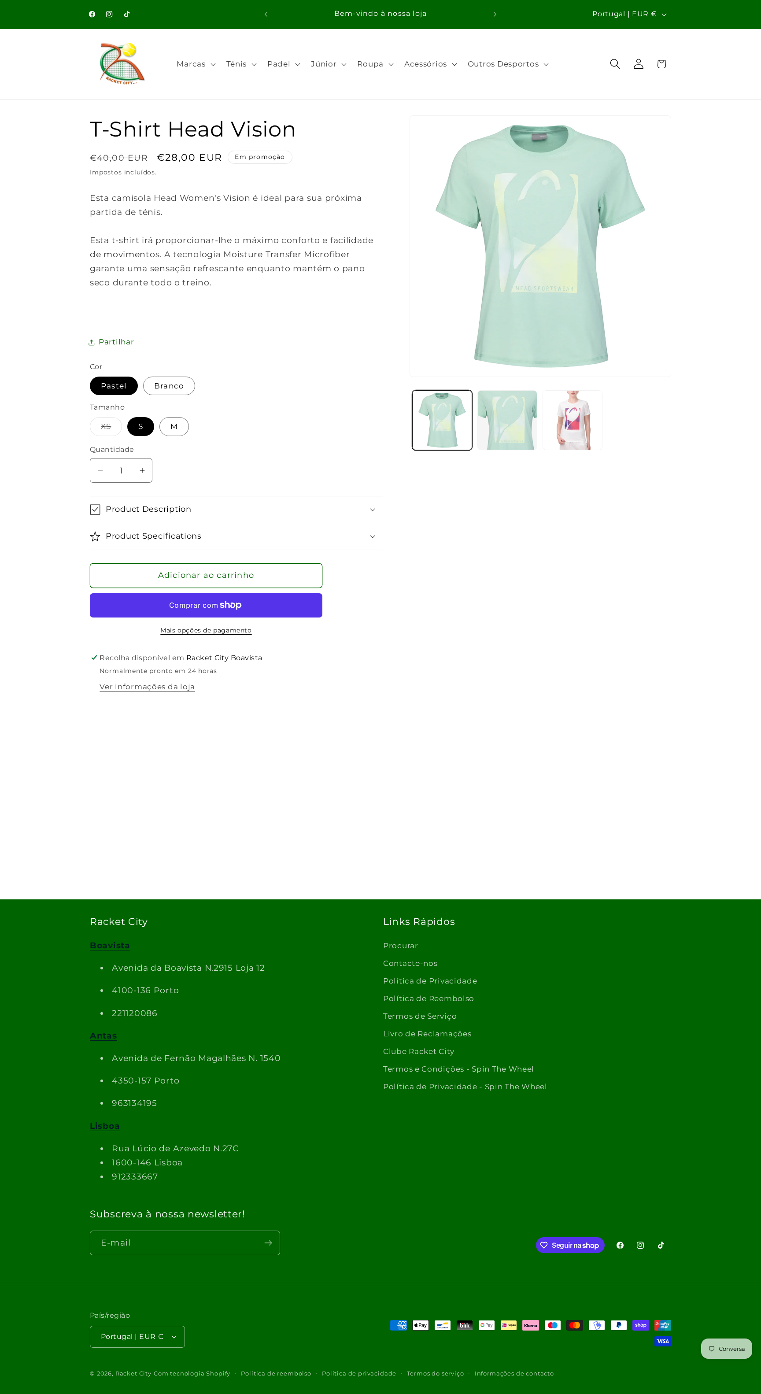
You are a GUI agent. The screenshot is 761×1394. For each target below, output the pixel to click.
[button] (195, 64)
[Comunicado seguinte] (495, 14)
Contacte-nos (410, 963)
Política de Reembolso (428, 998)
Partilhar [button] (116, 341)
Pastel (114, 385)
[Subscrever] (268, 1243)
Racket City (133, 1373)
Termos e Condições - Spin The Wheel (458, 1069)
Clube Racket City (418, 1051)
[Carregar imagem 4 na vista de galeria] (572, 420)
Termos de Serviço (420, 1016)
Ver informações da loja (147, 686)
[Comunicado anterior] (266, 14)
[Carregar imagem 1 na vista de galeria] (442, 420)
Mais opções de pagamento (205, 630)
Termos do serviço (435, 1373)
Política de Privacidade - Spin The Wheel (465, 1086)
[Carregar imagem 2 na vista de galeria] (507, 420)
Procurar (400, 945)
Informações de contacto (514, 1373)
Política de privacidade (359, 1373)
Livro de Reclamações (427, 1033)
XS (111, 429)
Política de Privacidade (430, 980)
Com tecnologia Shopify (192, 1373)
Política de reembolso (276, 1373)
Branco (169, 385)
